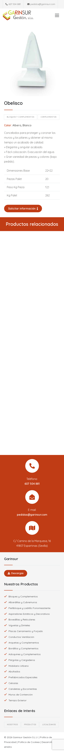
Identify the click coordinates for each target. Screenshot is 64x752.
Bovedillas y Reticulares (22, 619)
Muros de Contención (21, 694)
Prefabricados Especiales (23, 677)
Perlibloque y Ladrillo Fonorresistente (29, 608)
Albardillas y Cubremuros (23, 602)
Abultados (14, 671)
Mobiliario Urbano (19, 665)
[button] (57, 15)
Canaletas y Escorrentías (23, 688)
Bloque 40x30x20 (32, 356)
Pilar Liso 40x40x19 (32, 283)
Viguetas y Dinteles (19, 625)
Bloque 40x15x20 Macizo (32, 430)
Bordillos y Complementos (23, 648)
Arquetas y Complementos (24, 642)
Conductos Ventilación (21, 637)
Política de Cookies (29, 742)
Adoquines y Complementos (25, 654)
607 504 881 (32, 483)
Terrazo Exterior (17, 700)
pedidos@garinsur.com (32, 514)
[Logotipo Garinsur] (18, 15)
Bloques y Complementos (23, 596)
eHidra (8, 746)
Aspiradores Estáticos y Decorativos (29, 613)
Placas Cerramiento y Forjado (26, 631)
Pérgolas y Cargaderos (22, 660)
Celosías (13, 683)
